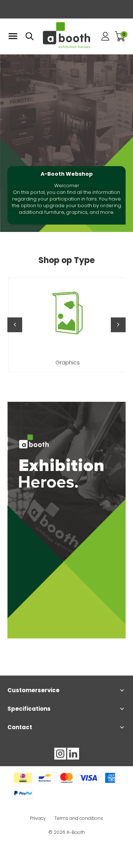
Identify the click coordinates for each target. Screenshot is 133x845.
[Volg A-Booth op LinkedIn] (73, 754)
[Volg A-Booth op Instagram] (60, 754)
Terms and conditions (78, 818)
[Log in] (105, 36)
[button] (14, 324)
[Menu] (12, 36)
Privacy (38, 818)
